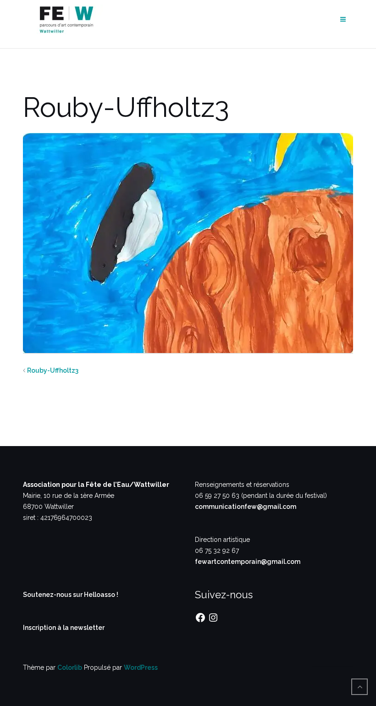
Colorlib (69, 667)
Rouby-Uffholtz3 (52, 370)
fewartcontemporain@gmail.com (247, 561)
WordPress (141, 667)
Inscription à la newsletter (64, 627)
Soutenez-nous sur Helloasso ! (70, 594)
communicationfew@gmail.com (245, 506)
